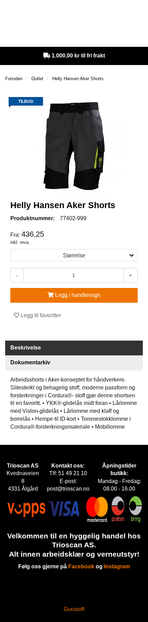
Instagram (117, 566)
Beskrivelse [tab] (25, 348)
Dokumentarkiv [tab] (30, 362)
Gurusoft (74, 609)
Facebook (81, 566)
